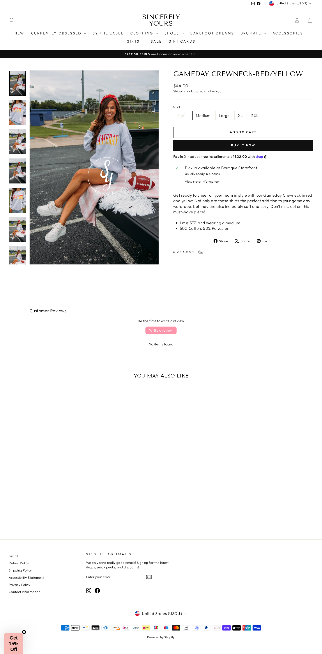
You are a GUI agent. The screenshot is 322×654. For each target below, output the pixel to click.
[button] (13, 643)
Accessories (288, 33)
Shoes (172, 33)
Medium (203, 115)
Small (182, 115)
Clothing (142, 33)
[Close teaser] (24, 632)
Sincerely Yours (161, 20)
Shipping (180, 91)
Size (177, 107)
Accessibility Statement (26, 577)
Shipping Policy (20, 570)
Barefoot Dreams (212, 33)
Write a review (161, 330)
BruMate (252, 33)
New (19, 33)
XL (240, 115)
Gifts (134, 41)
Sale (156, 41)
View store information (202, 181)
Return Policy (19, 563)
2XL (254, 115)
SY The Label (108, 33)
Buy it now (243, 145)
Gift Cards (181, 41)
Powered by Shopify (161, 637)
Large (224, 115)
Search (14, 556)
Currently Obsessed (57, 33)
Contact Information (25, 592)
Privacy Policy (19, 585)
